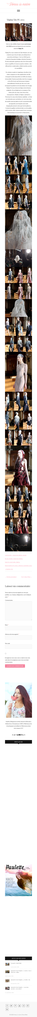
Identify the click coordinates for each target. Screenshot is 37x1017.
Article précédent (11, 577)
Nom (7, 625)
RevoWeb (24, 1014)
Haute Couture (10, 562)
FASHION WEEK (17, 555)
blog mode (9, 558)
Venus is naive (17, 1014)
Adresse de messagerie (12, 634)
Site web (7, 643)
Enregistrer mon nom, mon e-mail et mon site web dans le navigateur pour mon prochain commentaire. (17, 660)
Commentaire (9, 600)
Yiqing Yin (9, 569)
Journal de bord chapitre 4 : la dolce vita (20, 979)
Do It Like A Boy (26, 577)
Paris (18, 562)
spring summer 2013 (25, 565)
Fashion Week (18, 558)
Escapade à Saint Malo (16, 963)
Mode (24, 555)
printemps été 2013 (11, 565)
